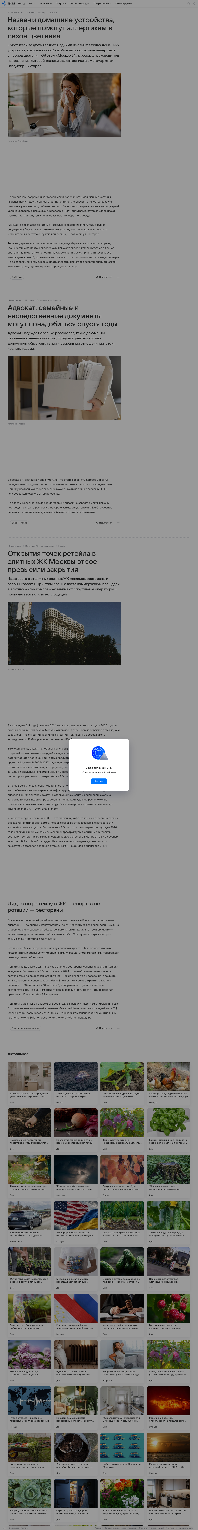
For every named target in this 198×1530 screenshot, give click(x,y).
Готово (99, 781)
